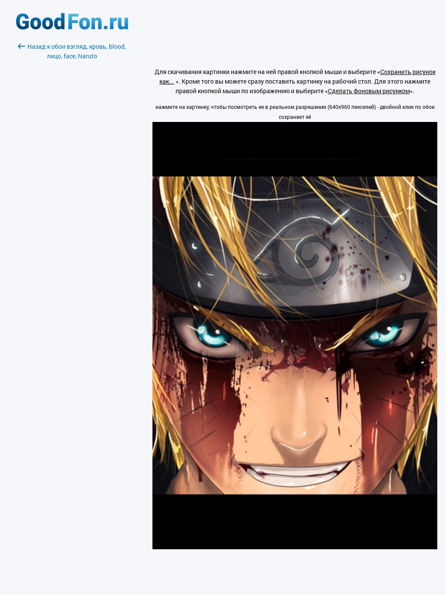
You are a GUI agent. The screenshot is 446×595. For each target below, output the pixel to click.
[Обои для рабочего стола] (72, 27)
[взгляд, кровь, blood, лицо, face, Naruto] (294, 547)
